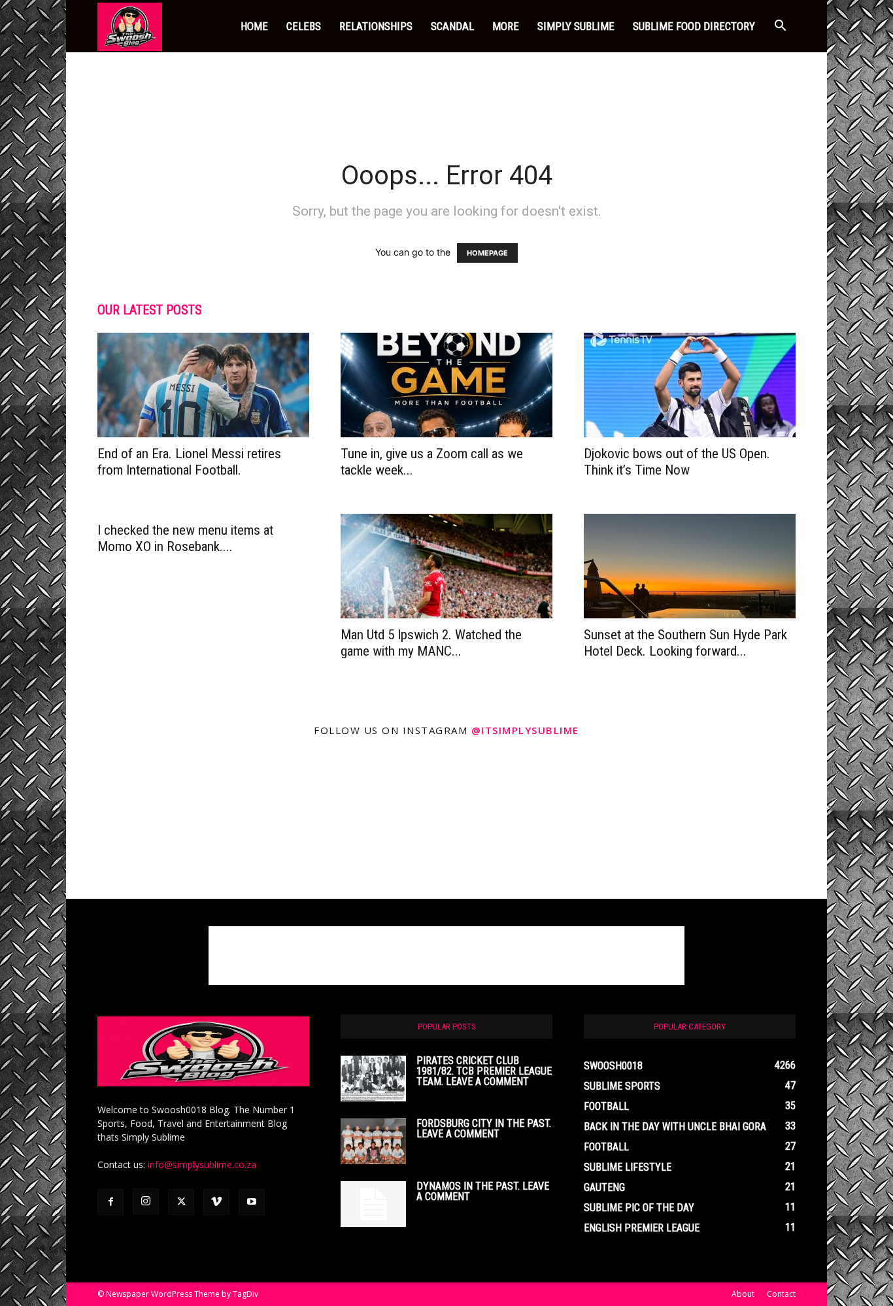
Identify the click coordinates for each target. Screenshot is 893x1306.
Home (254, 26)
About (743, 1293)
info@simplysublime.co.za (202, 1164)
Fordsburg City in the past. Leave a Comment (483, 1128)
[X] (181, 1202)
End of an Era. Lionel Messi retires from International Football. (189, 462)
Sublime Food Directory (694, 26)
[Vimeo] (216, 1202)
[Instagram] (146, 1201)
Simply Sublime (576, 26)
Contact (781, 1293)
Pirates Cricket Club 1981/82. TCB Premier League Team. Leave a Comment (484, 1071)
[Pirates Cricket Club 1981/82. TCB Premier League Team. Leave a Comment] (373, 1078)
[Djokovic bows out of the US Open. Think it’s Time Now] (690, 385)
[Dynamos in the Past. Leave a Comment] (373, 1204)
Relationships (376, 26)
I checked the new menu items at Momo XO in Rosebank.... (185, 538)
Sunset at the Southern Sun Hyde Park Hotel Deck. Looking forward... (685, 643)
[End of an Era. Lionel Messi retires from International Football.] (203, 385)
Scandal (452, 26)
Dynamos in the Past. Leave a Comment (482, 1191)
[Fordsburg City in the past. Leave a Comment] (373, 1141)
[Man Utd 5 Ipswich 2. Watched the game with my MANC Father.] (446, 566)
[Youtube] (252, 1202)
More (505, 26)
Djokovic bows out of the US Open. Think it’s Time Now (677, 462)
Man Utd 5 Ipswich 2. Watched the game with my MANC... (431, 643)
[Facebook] (110, 1202)
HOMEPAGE (487, 253)
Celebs (303, 26)
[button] (780, 27)
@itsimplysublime (525, 730)
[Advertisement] (446, 97)
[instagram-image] (142, 822)
